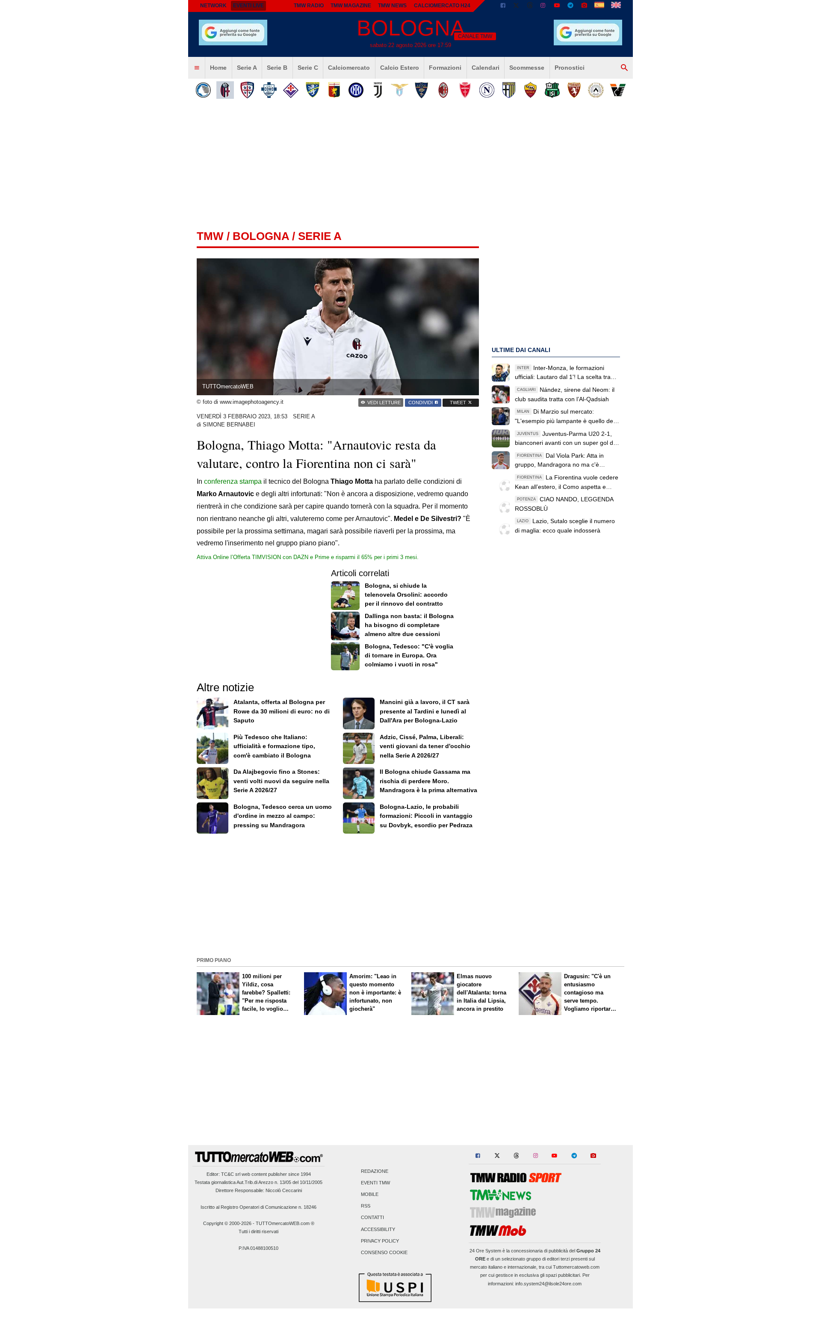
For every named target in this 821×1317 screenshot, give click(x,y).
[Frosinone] (312, 90)
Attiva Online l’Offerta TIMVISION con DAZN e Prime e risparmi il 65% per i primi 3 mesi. (308, 557)
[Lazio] (399, 90)
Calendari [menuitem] (485, 67)
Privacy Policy (380, 1240)
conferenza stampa (233, 481)
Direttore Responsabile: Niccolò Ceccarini (259, 1190)
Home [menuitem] (218, 67)
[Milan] (443, 90)
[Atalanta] (203, 90)
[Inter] (356, 90)
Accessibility (378, 1229)
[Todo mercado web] (599, 6)
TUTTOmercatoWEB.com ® (285, 1223)
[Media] (584, 6)
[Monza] (465, 90)
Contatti (372, 1217)
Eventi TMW (375, 1182)
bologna (261, 236)
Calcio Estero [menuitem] (399, 67)
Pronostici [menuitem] (570, 67)
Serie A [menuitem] (247, 67)
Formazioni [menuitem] (445, 67)
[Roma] (530, 90)
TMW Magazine (351, 5)
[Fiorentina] (290, 90)
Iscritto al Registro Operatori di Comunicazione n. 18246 (258, 1207)
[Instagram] (543, 6)
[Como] (269, 90)
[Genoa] (334, 90)
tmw (210, 236)
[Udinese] (596, 90)
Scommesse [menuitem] (526, 67)
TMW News (392, 5)
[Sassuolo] (552, 90)
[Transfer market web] (615, 6)
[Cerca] (624, 68)
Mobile (369, 1194)
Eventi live (248, 5)
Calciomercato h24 (442, 5)
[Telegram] (570, 6)
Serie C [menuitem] (308, 67)
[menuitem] (196, 68)
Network (213, 5)
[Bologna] (225, 90)
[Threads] (530, 6)
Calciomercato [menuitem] (349, 67)
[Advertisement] (410, 894)
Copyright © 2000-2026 (227, 1223)
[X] (517, 6)
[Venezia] (617, 90)
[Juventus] (378, 90)
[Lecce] (421, 90)
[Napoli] (487, 90)
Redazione (374, 1171)
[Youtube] (557, 6)
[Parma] (508, 90)
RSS (365, 1206)
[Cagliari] (247, 90)
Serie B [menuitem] (277, 67)
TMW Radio (309, 5)
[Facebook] (502, 6)
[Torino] (574, 90)
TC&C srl (230, 1174)
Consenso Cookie (384, 1252)
